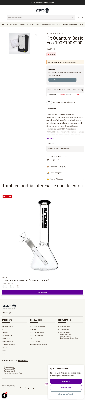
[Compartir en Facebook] (48, 160)
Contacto (33, 329)
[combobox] (41, 17)
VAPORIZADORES (7, 341)
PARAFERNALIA (7, 338)
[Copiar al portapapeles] (59, 160)
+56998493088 (65, 326)
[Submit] (73, 17)
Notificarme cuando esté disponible (63, 80)
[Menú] (2, 17)
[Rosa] (13, 286)
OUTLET (4, 353)
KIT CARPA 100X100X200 (50, 24)
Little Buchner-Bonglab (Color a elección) (25, 280)
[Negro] (3, 286)
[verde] (10, 286)
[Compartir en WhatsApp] (53, 160)
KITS (38, 24)
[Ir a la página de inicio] (42, 10)
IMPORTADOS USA (7, 326)
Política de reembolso (37, 332)
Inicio (2, 24)
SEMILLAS (5, 332)
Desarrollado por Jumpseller (29, 388)
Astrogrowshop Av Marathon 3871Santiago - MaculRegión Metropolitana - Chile (69, 335)
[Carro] (82, 17)
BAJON (4, 350)
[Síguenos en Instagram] (10, 312)
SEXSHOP (5, 347)
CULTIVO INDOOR (12, 24)
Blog (31, 338)
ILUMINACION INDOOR (8, 344)
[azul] (6, 286)
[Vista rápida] (81, 234)
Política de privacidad (36, 335)
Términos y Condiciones (37, 326)
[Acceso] (79, 17)
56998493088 (64, 329)
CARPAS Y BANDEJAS (27, 24)
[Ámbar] (17, 286)
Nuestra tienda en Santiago (38, 344)
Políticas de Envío (35, 341)
